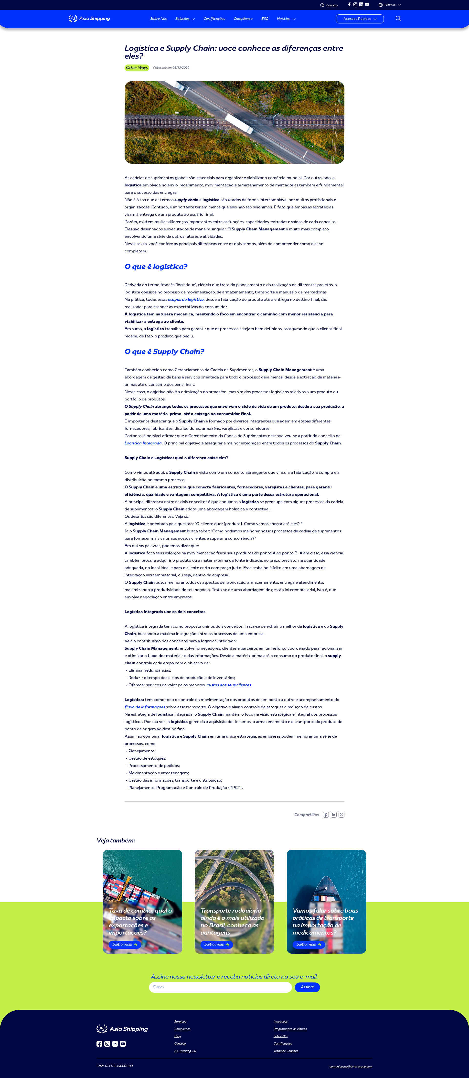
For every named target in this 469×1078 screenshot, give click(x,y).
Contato (332, 5)
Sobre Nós (158, 19)
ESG (264, 19)
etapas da (186, 300)
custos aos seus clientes (228, 685)
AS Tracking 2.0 (185, 1051)
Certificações (214, 19)
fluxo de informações (145, 707)
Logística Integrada (143, 443)
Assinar (307, 987)
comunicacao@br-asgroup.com (351, 1066)
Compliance (243, 19)
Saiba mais (122, 945)
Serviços (180, 1021)
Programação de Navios (290, 1029)
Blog (177, 1036)
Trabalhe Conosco (286, 1051)
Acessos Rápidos (357, 19)
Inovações (281, 1021)
